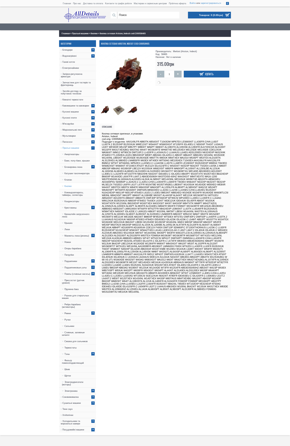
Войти (193, 3)
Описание (107, 126)
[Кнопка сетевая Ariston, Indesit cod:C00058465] (106, 109)
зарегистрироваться (211, 3)
